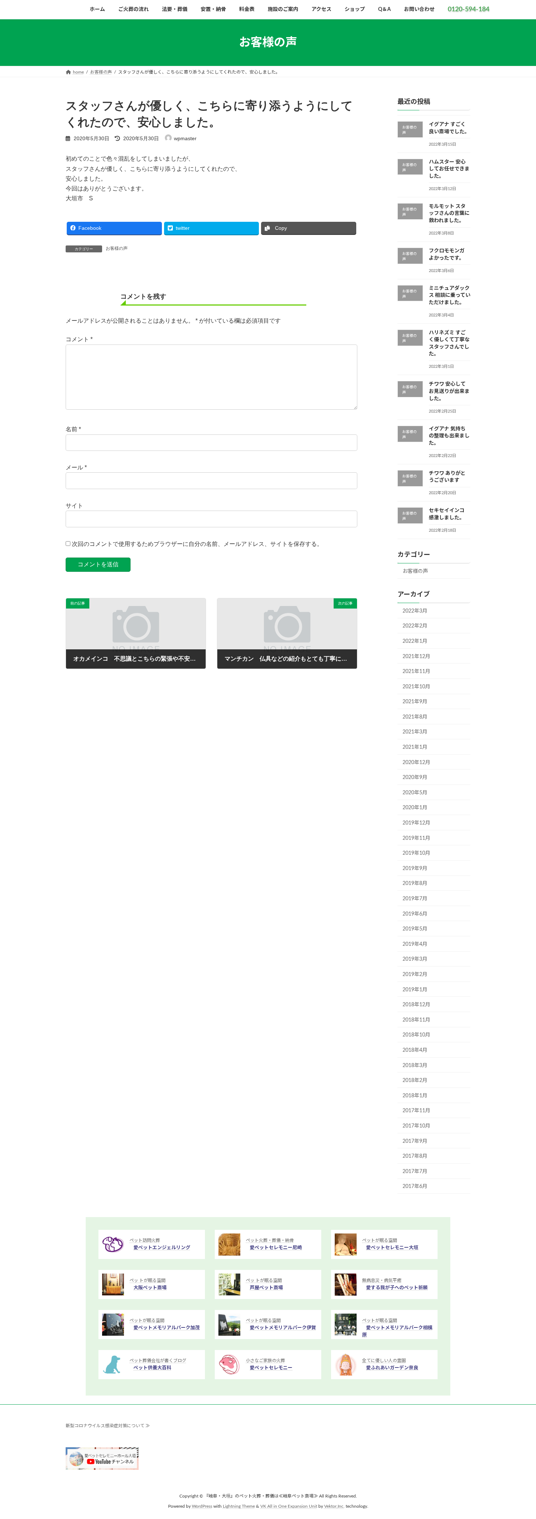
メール (76, 467)
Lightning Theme (239, 1506)
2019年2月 (415, 974)
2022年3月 (415, 611)
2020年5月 (415, 792)
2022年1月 (415, 641)
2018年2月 (415, 1080)
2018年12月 (416, 1004)
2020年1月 (415, 808)
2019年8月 (415, 883)
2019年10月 (416, 853)
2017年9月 (415, 1141)
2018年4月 (415, 1050)
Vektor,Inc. (334, 1506)
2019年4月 (415, 944)
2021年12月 (416, 656)
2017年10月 (416, 1126)
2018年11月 (416, 1020)
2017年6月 (415, 1186)
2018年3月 (415, 1065)
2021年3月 (415, 732)
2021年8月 (415, 717)
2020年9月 (415, 777)
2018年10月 (416, 1035)
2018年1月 (415, 1095)
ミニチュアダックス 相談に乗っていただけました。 (449, 295)
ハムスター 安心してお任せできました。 (449, 169)
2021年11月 (416, 671)
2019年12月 (416, 823)
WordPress (202, 1506)
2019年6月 (415, 914)
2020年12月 (416, 762)
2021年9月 (415, 701)
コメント (79, 339)
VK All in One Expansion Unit (288, 1506)
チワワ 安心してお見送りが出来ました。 (449, 391)
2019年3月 (415, 959)
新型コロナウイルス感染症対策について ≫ (108, 1426)
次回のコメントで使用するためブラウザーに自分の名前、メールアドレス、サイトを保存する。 (197, 544)
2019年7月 (415, 898)
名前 (73, 429)
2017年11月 (416, 1111)
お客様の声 (117, 248)
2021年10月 (416, 686)
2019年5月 (415, 929)
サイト (74, 506)
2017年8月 (415, 1156)
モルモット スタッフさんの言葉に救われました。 (449, 213)
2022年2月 (415, 626)
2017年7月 (415, 1171)
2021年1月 (415, 747)
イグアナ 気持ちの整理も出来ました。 (449, 436)
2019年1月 (415, 989)
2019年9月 (415, 868)
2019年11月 (416, 838)
